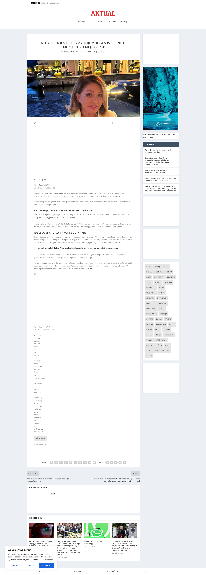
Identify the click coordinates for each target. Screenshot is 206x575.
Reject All (31, 565)
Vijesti (88, 52)
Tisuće (158, 335)
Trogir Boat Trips (163, 134)
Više (156, 350)
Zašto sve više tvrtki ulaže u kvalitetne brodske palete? (156, 171)
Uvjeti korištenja (113, 571)
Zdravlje (123, 22)
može (161, 287)
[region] (31, 558)
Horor (169, 272)
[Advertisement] (161, 49)
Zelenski (165, 350)
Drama (149, 272)
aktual (72, 52)
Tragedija (168, 335)
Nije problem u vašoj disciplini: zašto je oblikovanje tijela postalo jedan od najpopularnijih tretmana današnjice (160, 188)
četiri (149, 356)
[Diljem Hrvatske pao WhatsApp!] (97, 530)
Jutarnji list (89, 269)
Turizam (111, 22)
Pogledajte (151, 314)
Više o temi (40, 438)
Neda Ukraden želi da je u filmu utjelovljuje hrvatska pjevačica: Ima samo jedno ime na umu (77, 248)
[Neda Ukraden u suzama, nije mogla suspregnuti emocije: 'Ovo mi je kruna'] (71, 274)
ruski (157, 329)
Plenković (150, 308)
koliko (158, 282)
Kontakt (143, 571)
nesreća (150, 298)
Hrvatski (171, 277)
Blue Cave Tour (149, 134)
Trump (149, 340)
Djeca (166, 266)
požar (159, 319)
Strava (166, 329)
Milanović (151, 287)
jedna (149, 282)
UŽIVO (159, 345)
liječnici (168, 282)
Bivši (148, 266)
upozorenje (161, 340)
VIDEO (148, 350)
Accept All (46, 565)
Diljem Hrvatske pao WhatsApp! (93, 542)
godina (159, 272)
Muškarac (150, 293)
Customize (15, 565)
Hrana (100, 22)
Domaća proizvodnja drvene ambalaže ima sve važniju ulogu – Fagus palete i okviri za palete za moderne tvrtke (159, 161)
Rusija (149, 329)
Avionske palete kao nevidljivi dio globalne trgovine (158, 151)
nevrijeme (161, 298)
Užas (167, 345)
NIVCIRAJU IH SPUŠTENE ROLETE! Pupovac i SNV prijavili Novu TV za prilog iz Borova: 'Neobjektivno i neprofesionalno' (124, 545)
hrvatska (158, 277)
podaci (162, 308)
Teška (149, 335)
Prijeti (168, 319)
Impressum (77, 571)
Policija (163, 314)
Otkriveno (162, 303)
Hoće (148, 277)
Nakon (162, 293)
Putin (171, 324)
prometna (161, 324)
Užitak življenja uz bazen (50, 3)
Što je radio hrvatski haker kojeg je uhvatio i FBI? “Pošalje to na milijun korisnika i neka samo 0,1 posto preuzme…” (41, 545)
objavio (149, 303)
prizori (149, 324)
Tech (90, 22)
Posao (81, 22)
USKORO (149, 345)
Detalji (157, 266)
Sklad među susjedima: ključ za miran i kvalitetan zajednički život (160, 179)
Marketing (42, 571)
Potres (149, 319)
